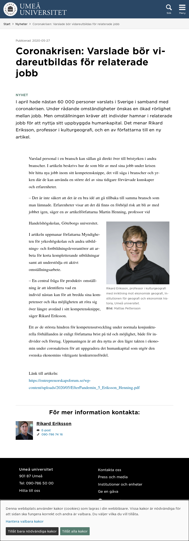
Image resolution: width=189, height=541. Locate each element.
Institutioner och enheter (120, 484)
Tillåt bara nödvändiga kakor (32, 531)
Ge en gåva (108, 491)
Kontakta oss (109, 469)
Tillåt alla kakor (75, 531)
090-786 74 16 (52, 434)
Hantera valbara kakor (25, 521)
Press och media (113, 477)
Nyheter (21, 24)
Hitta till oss (29, 490)
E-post (46, 430)
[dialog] (94, 520)
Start (6, 24)
